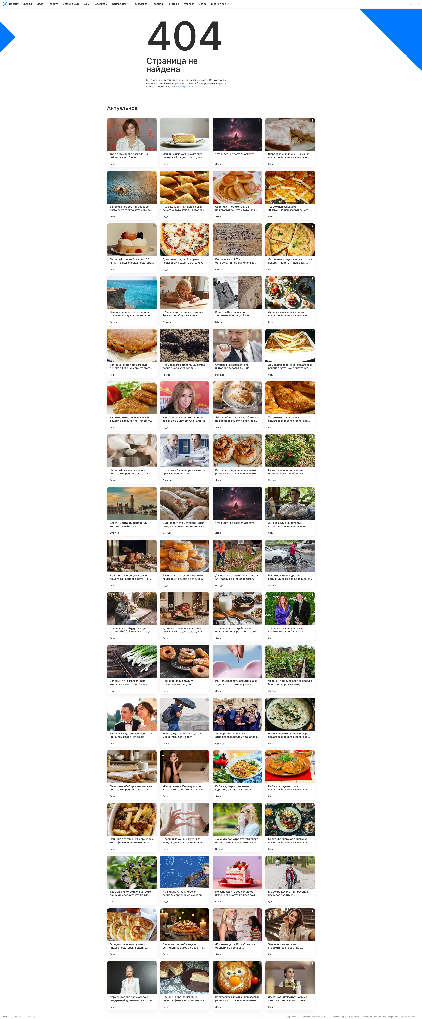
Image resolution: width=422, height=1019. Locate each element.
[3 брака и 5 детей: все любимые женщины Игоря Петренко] (132, 722)
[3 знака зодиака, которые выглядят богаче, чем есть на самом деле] (290, 511)
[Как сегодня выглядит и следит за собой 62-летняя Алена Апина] (184, 406)
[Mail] (5, 4)
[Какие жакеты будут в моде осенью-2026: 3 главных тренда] (132, 617)
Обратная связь (408, 1016)
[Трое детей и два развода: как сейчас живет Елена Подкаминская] (132, 142)
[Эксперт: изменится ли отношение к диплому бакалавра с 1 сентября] (237, 722)
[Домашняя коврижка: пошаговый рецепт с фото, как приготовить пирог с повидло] (290, 353)
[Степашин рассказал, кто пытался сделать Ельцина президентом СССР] (237, 353)
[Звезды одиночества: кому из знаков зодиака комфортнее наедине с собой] (290, 985)
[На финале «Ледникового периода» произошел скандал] (184, 880)
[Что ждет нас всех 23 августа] (237, 142)
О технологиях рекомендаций (313, 1016)
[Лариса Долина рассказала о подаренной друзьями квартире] (132, 985)
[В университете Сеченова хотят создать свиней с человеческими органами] (184, 511)
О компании (18, 1016)
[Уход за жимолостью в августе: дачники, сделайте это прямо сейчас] (132, 880)
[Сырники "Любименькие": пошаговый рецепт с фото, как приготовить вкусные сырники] (237, 195)
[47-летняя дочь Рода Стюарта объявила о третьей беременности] (237, 933)
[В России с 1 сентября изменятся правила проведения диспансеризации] (184, 459)
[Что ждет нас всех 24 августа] (237, 511)
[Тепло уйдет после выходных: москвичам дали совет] (184, 722)
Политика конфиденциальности (345, 1016)
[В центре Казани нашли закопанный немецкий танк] (237, 301)
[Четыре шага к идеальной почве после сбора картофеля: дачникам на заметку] (184, 353)
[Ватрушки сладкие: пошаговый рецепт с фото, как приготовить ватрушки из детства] (237, 459)
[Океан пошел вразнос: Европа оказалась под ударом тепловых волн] (132, 301)
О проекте (291, 1016)
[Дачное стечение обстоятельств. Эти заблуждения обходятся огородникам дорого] (237, 564)
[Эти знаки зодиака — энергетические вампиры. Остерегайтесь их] (290, 933)
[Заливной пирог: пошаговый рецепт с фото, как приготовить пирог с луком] (132, 353)
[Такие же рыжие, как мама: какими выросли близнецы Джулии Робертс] (290, 617)
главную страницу (182, 86)
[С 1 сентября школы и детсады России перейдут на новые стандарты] (184, 301)
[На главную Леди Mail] (13, 4)
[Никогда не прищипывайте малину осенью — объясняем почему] (290, 459)
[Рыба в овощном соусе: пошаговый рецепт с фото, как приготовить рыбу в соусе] (290, 775)
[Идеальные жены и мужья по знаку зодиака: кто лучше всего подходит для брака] (184, 827)
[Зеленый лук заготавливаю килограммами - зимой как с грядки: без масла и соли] (132, 669)
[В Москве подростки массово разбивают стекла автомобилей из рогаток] (132, 195)
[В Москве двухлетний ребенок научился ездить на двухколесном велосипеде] (290, 880)
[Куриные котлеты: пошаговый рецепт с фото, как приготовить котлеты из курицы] (132, 406)
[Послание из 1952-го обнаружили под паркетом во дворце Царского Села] (237, 248)
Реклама (31, 1016)
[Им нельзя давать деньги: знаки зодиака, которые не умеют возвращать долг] (237, 669)
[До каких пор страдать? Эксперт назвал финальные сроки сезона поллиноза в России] (237, 827)
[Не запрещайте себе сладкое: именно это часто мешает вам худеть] (237, 880)
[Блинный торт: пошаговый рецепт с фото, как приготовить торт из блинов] (184, 985)
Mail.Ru (6, 1016)
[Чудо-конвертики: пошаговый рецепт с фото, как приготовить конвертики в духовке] (184, 195)
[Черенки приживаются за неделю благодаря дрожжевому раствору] (290, 669)
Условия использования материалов (380, 1016)
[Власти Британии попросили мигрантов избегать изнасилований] (132, 511)
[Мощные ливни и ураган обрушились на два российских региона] (290, 564)
